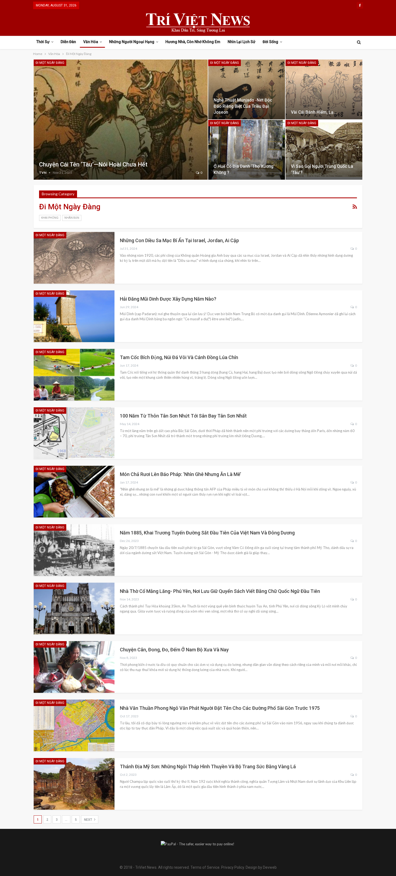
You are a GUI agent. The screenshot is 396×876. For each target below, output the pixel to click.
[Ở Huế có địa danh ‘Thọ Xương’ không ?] (247, 150)
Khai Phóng (49, 217)
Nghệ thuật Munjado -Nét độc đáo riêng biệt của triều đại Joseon (243, 106)
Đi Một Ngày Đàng (50, 63)
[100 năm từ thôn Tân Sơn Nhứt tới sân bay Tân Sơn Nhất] (74, 433)
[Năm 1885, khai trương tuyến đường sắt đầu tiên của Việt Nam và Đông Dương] (74, 550)
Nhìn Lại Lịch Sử (241, 42)
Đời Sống (270, 42)
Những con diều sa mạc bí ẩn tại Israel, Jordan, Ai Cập (179, 240)
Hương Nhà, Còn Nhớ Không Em (192, 42)
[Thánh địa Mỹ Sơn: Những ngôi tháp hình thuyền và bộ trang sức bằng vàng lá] (74, 784)
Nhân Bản (71, 217)
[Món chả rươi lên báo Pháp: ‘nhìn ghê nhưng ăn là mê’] (74, 491)
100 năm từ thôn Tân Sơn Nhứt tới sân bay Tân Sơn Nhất (183, 416)
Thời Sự (43, 42)
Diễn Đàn (68, 42)
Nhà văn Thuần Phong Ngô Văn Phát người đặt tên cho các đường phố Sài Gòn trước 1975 (220, 708)
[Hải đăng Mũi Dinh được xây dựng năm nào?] (74, 316)
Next (88, 820)
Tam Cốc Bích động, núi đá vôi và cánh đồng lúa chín (179, 357)
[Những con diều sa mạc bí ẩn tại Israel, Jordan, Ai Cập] (74, 258)
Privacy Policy (232, 867)
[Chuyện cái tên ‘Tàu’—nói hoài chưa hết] (120, 119)
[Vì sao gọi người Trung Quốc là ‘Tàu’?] (324, 150)
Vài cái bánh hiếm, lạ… (314, 112)
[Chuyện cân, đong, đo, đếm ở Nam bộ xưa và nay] (74, 667)
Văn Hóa (90, 42)
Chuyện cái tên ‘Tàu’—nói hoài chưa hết (93, 164)
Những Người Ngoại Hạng (131, 42)
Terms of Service (205, 867)
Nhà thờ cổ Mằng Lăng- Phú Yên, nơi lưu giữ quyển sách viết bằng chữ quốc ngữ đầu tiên (220, 591)
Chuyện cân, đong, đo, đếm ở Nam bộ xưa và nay (174, 649)
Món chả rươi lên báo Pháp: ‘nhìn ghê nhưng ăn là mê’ (180, 474)
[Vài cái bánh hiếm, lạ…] (324, 89)
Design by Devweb (261, 867)
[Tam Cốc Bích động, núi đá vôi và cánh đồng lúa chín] (74, 375)
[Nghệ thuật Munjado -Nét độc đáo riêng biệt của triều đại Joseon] (247, 89)
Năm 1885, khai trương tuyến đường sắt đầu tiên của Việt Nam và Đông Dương (207, 533)
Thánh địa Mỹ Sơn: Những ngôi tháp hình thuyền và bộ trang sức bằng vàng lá (208, 766)
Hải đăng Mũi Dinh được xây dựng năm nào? (168, 299)
